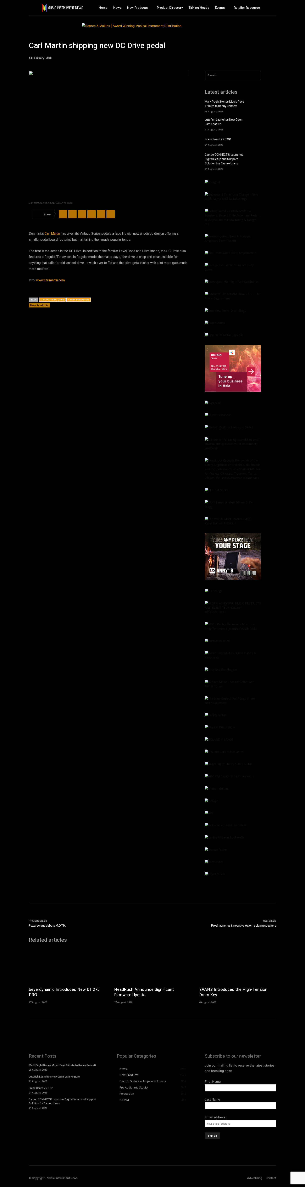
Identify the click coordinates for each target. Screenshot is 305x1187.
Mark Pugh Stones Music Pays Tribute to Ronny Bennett (224, 104)
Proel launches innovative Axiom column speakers (243, 925)
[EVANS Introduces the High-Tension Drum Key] (237, 966)
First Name (213, 1082)
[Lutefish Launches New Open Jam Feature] (255, 123)
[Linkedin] (101, 214)
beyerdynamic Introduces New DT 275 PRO (64, 992)
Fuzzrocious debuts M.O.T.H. (47, 925)
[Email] (110, 214)
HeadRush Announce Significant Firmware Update (144, 992)
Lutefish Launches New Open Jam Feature (54, 1077)
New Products (39, 305)
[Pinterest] (82, 214)
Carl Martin (52, 233)
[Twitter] (72, 214)
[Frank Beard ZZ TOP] (255, 141)
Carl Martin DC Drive (52, 299)
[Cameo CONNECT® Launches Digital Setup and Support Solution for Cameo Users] (255, 158)
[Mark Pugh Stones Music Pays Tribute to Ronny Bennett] (255, 105)
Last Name (212, 1099)
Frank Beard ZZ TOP (218, 139)
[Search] (256, 75)
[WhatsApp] (91, 214)
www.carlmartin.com (50, 280)
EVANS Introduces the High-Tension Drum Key (233, 992)
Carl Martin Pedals (78, 299)
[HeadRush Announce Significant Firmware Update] (152, 966)
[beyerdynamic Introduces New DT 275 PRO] (67, 966)
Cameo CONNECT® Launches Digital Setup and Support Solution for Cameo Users (224, 159)
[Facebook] (63, 214)
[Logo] (62, 8)
